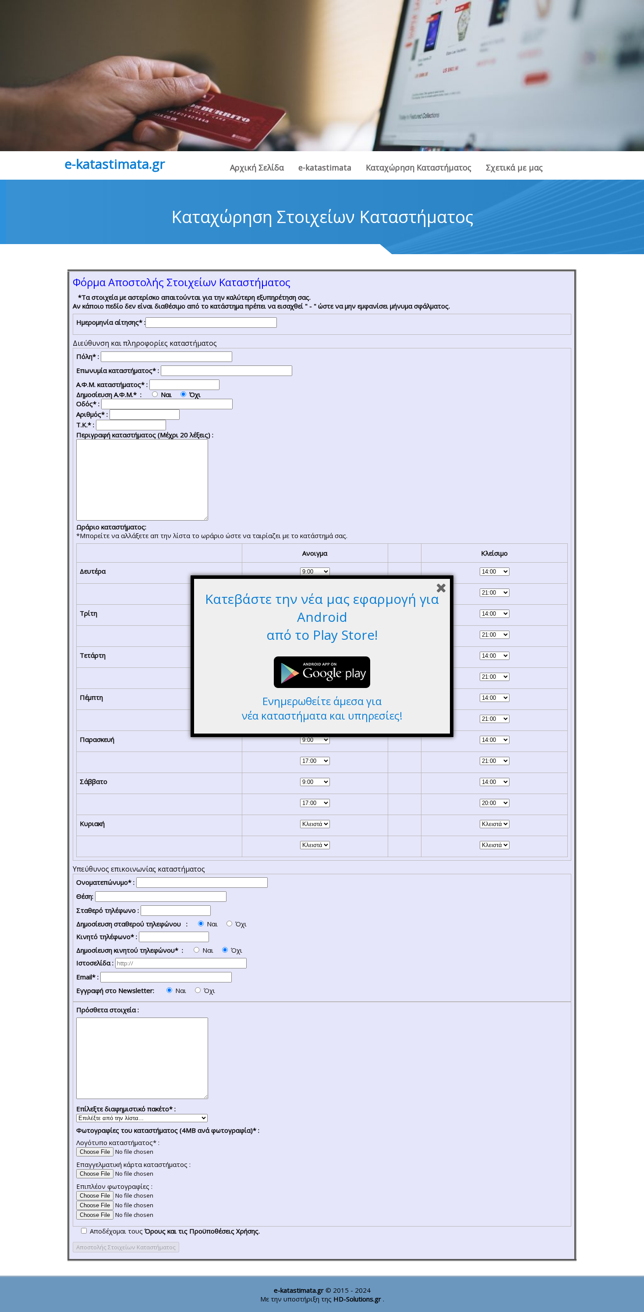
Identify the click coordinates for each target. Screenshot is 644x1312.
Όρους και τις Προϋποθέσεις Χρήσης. (202, 1231)
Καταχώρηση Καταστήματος (418, 167)
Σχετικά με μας (514, 167)
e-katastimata (324, 167)
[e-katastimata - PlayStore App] (322, 689)
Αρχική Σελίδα (257, 167)
